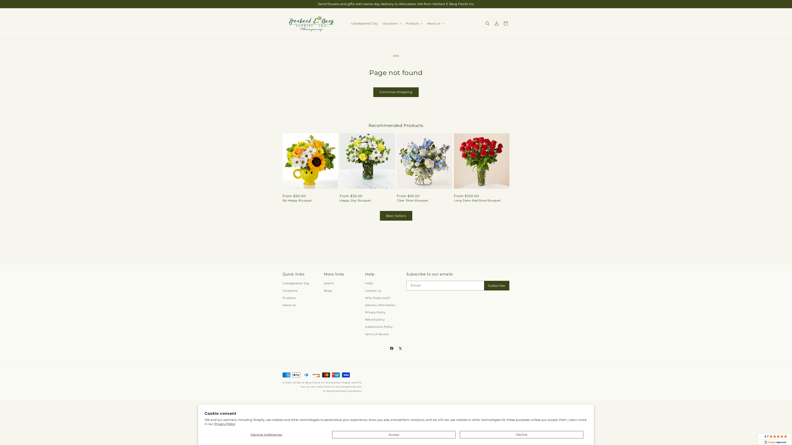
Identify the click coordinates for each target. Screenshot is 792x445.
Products (289, 298)
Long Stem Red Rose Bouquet (477, 200)
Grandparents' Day (296, 283)
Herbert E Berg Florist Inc (309, 382)
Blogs (328, 291)
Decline (521, 435)
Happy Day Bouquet (355, 200)
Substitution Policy (379, 327)
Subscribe (496, 286)
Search (329, 283)
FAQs (369, 283)
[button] (391, 23)
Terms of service (377, 334)
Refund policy (375, 319)
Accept (394, 435)
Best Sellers (396, 216)
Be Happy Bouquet (297, 200)
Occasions (290, 291)
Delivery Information (380, 305)
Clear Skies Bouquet (412, 200)
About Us (289, 305)
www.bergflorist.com (348, 386)
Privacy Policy (224, 424)
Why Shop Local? (377, 298)
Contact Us (373, 291)
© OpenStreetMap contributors (342, 391)
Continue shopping (396, 92)
